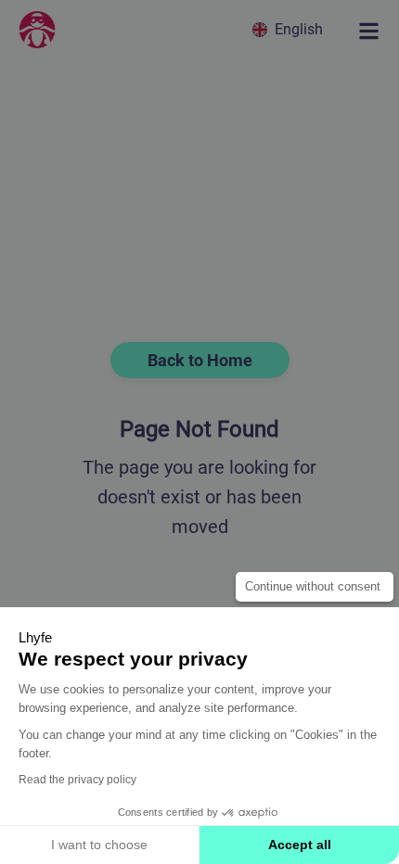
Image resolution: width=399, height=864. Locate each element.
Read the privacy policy (77, 779)
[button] (289, 29)
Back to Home (200, 360)
